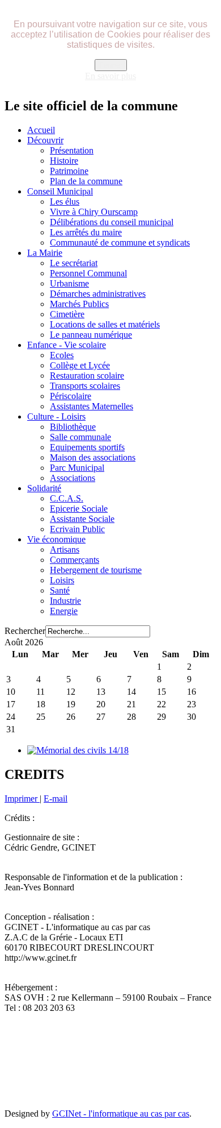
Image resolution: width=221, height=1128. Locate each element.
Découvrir (45, 140)
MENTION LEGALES (160, 1046)
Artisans (64, 549)
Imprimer (22, 798)
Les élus (64, 201)
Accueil (41, 130)
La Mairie (44, 253)
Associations (72, 478)
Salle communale (80, 437)
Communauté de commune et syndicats (120, 242)
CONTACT (94, 1046)
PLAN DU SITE (37, 1046)
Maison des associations (92, 457)
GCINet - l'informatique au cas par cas (120, 1113)
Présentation (72, 150)
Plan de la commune (86, 181)
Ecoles (62, 355)
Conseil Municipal (60, 191)
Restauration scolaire (87, 375)
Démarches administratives (98, 293)
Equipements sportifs (87, 447)
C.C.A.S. (66, 498)
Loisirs (62, 580)
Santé (60, 590)
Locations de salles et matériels (105, 324)
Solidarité (44, 488)
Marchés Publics (79, 304)
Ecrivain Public (77, 529)
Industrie (65, 601)
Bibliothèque (73, 427)
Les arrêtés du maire (86, 232)
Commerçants (74, 560)
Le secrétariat (73, 263)
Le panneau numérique (91, 334)
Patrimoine (69, 171)
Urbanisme (69, 283)
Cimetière (67, 314)
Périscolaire (70, 396)
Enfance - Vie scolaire (66, 345)
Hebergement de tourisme (96, 570)
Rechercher (25, 631)
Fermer (110, 65)
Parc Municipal (77, 467)
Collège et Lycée (80, 365)
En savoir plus (110, 76)
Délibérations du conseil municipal (111, 222)
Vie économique (56, 539)
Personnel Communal (88, 273)
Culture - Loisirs (56, 416)
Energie (64, 611)
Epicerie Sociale (79, 508)
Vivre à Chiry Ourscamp (94, 212)
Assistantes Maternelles (91, 406)
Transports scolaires (85, 386)
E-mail (55, 798)
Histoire (64, 160)
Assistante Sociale (82, 519)
